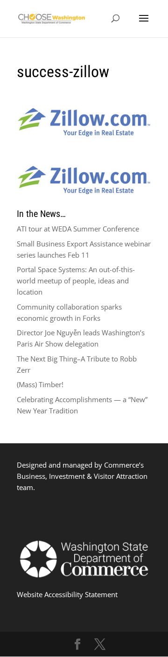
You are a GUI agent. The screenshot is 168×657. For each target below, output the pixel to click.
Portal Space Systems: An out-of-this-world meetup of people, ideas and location (76, 280)
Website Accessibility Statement (67, 594)
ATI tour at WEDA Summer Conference (78, 228)
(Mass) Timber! (40, 384)
